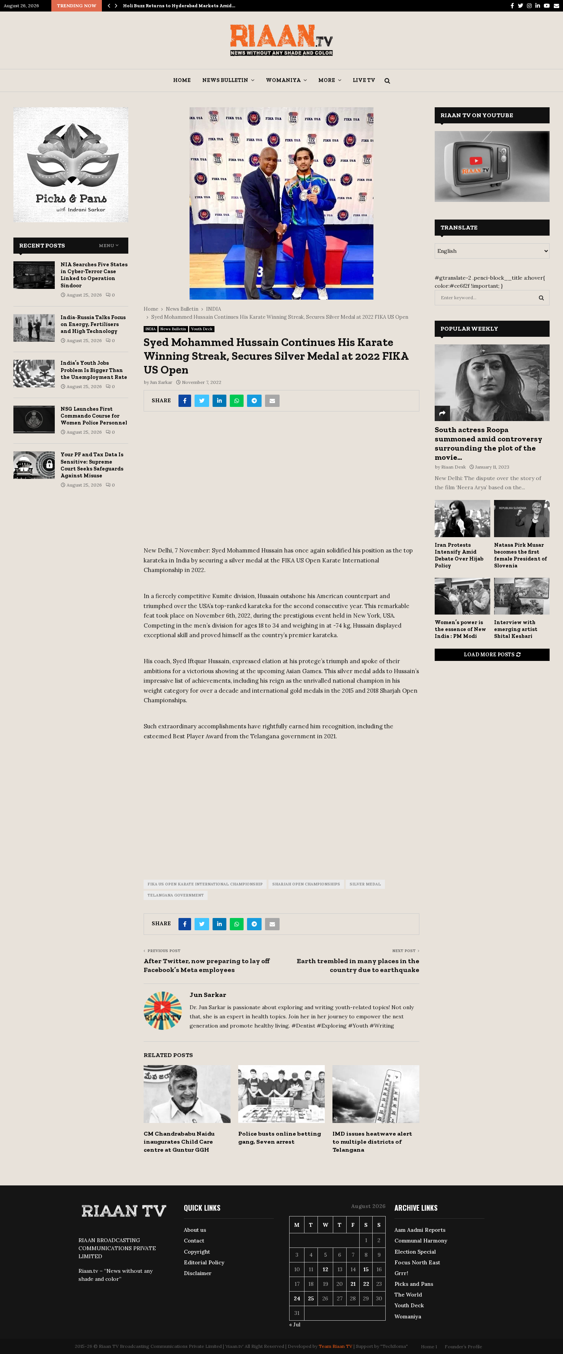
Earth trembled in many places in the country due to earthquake (358, 965)
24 (297, 1298)
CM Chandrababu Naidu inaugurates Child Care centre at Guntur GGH (179, 1141)
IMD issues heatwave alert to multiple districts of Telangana (372, 1141)
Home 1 (429, 1346)
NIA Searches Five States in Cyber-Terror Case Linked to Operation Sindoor (94, 275)
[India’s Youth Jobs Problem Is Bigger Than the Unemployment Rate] (34, 373)
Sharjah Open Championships (306, 884)
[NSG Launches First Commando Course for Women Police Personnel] (34, 419)
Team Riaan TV (335, 1346)
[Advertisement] (281, 481)
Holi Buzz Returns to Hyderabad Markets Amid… (179, 5)
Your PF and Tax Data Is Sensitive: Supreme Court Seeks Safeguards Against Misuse (92, 465)
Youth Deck (202, 328)
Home (182, 80)
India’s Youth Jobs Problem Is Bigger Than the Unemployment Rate (94, 370)
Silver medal (365, 884)
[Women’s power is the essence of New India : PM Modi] (462, 596)
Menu (106, 245)
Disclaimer (198, 1273)
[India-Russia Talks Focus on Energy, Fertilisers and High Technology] (34, 328)
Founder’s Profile (463, 1346)
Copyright (197, 1251)
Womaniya (283, 80)
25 (311, 1298)
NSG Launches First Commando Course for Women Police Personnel (94, 416)
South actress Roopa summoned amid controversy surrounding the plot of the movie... (488, 443)
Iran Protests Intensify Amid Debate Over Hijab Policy (459, 555)
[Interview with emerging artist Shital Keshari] (522, 596)
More (326, 80)
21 (353, 1283)
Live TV (364, 80)
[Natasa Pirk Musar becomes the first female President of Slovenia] (522, 518)
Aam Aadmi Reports (419, 1229)
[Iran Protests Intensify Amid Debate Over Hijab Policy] (462, 518)
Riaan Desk (453, 467)
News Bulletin (225, 80)
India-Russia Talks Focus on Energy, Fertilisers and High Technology (93, 324)
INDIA (150, 328)
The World (408, 1294)
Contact (194, 1240)
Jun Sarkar (161, 382)
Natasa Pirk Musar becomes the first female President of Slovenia (520, 555)
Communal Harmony (420, 1240)
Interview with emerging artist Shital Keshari (515, 629)
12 (325, 1269)
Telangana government (175, 895)
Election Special (415, 1251)
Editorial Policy (204, 1262)
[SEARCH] (541, 297)
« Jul (294, 1324)
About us (195, 1229)
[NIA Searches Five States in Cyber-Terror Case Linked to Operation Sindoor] (34, 275)
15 (366, 1269)
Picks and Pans (413, 1283)
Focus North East (417, 1262)
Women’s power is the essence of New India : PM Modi (460, 629)
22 (366, 1283)
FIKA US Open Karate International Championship (205, 884)
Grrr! (401, 1273)
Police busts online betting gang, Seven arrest (279, 1137)
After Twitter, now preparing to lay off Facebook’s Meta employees (207, 965)
